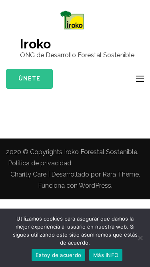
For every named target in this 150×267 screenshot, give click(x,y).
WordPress (95, 185)
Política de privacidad (39, 163)
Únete (29, 78)
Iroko (35, 43)
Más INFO (105, 255)
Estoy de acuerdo (58, 255)
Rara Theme (120, 174)
